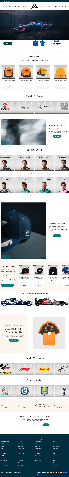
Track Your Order (56, 446)
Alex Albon (20, 458)
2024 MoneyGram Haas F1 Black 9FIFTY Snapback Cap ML (24, 278)
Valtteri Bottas (38, 460)
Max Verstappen (21, 443)
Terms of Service (56, 465)
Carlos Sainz (20, 460)
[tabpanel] (24, 107)
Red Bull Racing (4, 460)
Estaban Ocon (38, 446)
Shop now (22, 391)
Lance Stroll (20, 465)
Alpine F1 (3, 439)
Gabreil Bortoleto (38, 441)
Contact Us (55, 458)
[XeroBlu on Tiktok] (10, 1)
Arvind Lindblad (38, 455)
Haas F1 (2, 448)
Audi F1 (2, 443)
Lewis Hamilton (21, 455)
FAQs (54, 455)
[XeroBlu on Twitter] (4, 1)
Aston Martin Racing (5, 441)
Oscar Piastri (20, 441)
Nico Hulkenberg (38, 439)
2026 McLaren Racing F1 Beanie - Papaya (60, 81)
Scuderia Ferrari (4, 462)
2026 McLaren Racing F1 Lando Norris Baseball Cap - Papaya (8, 81)
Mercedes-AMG (4, 453)
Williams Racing (4, 465)
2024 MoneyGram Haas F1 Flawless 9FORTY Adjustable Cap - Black (39, 278)
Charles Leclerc (21, 453)
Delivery (54, 441)
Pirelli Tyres (3, 455)
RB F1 (2, 458)
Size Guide (55, 443)
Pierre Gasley (38, 448)
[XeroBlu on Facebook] (1, 1)
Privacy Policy (55, 462)
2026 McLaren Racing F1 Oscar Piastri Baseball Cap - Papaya (26, 81)
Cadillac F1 (3, 446)
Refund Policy (55, 448)
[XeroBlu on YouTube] (8, 1)
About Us (54, 439)
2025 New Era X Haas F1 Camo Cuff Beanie (53, 278)
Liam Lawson (37, 453)
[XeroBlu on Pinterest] (6, 1)
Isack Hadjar (20, 446)
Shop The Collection (7, 285)
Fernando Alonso (21, 462)
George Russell (21, 448)
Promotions (55, 460)
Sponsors (54, 453)
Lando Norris (20, 439)
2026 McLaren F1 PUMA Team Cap (43, 81)
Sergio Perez (37, 458)
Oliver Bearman (38, 443)
